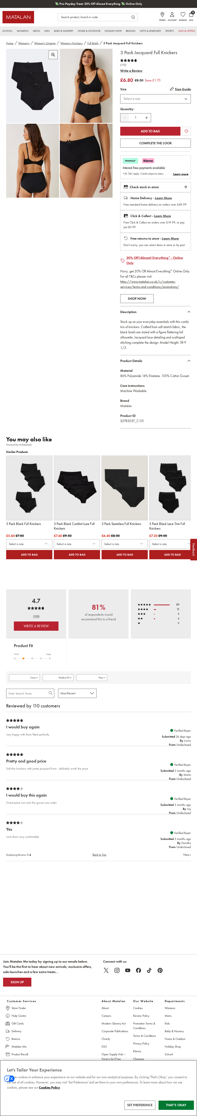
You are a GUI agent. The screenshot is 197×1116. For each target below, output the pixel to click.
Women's (23, 43)
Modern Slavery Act (114, 1023)
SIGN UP (17, 982)
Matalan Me (19, 1046)
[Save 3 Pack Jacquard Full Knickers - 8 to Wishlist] (186, 131)
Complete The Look (155, 143)
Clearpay (138, 1059)
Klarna (137, 1051)
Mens (168, 1016)
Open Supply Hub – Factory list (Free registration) (114, 1058)
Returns (16, 1039)
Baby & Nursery (174, 1031)
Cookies (138, 1008)
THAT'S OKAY (176, 1105)
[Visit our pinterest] (160, 970)
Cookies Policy (49, 1087)
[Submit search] (133, 17)
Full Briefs (92, 43)
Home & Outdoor (175, 1039)
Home (9, 43)
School (169, 1054)
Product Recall (20, 1054)
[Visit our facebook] (138, 970)
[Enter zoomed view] (53, 54)
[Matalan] (18, 17)
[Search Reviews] (51, 693)
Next (187, 855)
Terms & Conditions (144, 1036)
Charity (106, 1039)
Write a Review (131, 71)
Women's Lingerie (45, 43)
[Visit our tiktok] (149, 970)
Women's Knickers (71, 43)
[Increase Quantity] (146, 117)
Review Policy (141, 1016)
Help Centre (19, 1016)
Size (123, 89)
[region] (98, 1088)
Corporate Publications (115, 1031)
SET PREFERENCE (140, 1105)
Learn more (180, 174)
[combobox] (155, 98)
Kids (167, 1023)
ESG (104, 1046)
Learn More (163, 198)
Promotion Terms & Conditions (144, 1026)
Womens (170, 1008)
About (105, 1008)
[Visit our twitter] (106, 970)
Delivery (16, 1031)
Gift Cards (18, 1023)
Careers (106, 1016)
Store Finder (19, 1008)
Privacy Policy (141, 1043)
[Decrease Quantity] (124, 117)
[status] (135, 117)
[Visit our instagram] (117, 970)
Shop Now (137, 298)
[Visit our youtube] (128, 970)
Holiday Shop (173, 1046)
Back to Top (99, 855)
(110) (123, 65)
